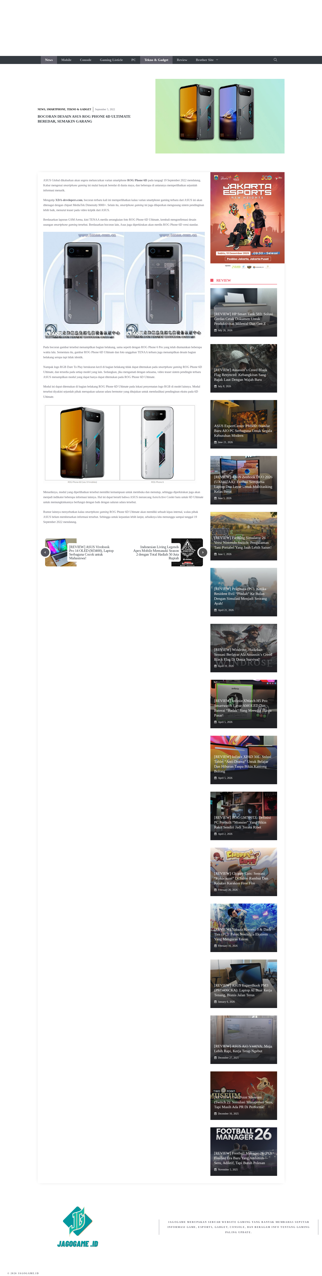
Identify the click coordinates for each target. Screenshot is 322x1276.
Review (182, 60)
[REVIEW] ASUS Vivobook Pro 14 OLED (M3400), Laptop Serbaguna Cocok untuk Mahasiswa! (91, 552)
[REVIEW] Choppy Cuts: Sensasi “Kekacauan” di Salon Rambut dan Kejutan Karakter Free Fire (241, 878)
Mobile (66, 60)
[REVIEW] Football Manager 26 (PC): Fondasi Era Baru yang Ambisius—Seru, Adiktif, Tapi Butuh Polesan (243, 1158)
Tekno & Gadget (156, 60)
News (49, 60)
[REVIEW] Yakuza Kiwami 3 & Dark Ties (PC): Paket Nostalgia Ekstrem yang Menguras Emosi (242, 934)
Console (85, 60)
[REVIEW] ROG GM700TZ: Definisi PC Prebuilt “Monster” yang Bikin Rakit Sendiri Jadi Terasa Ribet (242, 822)
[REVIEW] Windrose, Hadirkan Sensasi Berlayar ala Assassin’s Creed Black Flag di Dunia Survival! (243, 654)
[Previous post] (45, 552)
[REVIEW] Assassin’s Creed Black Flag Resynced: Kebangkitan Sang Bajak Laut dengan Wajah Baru (240, 375)
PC (133, 60)
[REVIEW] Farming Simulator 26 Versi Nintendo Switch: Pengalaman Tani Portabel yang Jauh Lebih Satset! (243, 542)
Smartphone (56, 109)
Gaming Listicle (111, 60)
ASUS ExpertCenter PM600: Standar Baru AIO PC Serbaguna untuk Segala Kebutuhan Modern (243, 431)
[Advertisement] (161, 28)
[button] (275, 60)
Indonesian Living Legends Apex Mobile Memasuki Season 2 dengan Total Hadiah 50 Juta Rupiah (156, 552)
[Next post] (203, 552)
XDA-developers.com (68, 200)
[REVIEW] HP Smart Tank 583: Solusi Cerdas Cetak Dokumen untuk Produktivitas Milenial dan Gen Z (243, 319)
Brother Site (205, 60)
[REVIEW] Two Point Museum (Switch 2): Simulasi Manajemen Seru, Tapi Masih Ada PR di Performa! (243, 1102)
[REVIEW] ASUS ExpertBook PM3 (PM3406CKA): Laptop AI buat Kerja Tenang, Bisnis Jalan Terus (243, 990)
